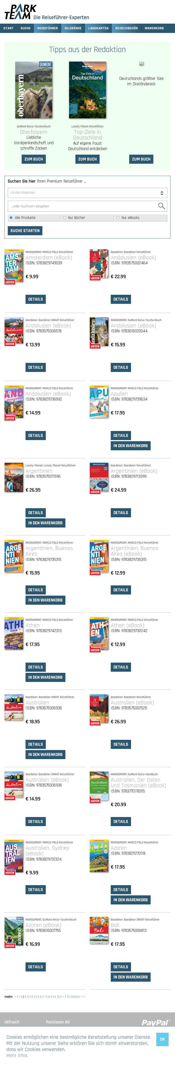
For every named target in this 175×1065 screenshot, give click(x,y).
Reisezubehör (126, 28)
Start (8, 28)
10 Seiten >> (76, 996)
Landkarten (98, 28)
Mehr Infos (17, 1056)
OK (162, 1039)
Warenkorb (154, 28)
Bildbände (73, 28)
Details (35, 299)
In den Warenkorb (130, 446)
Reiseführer (47, 28)
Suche (26, 28)
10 (58, 996)
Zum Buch (33, 159)
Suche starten (25, 231)
